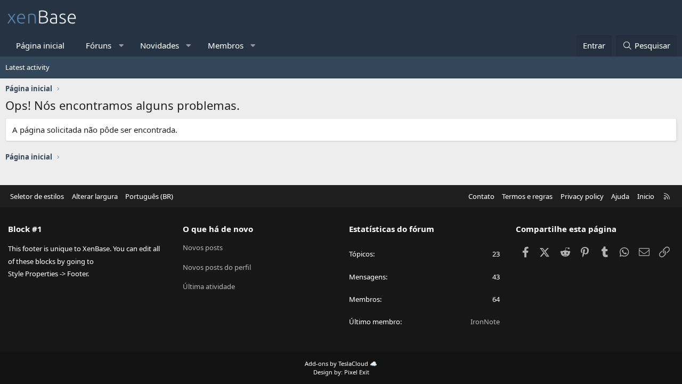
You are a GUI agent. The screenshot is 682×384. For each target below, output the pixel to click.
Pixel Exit (356, 372)
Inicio (645, 196)
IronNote (485, 321)
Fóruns (98, 45)
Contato (481, 196)
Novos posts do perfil (217, 267)
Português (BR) (149, 196)
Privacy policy (582, 196)
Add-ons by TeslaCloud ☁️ (341, 363)
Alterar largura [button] (95, 196)
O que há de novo (218, 228)
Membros (225, 45)
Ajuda (620, 196)
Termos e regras (527, 196)
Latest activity (27, 67)
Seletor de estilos (37, 196)
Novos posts (203, 247)
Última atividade (209, 286)
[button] (121, 46)
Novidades (159, 45)
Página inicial (40, 45)
